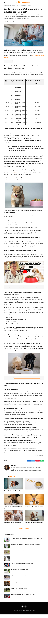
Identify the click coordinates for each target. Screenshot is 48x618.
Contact (34, 610)
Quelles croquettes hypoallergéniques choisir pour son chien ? (33, 491)
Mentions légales (29, 610)
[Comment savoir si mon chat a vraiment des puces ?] (7, 558)
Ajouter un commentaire (24, 528)
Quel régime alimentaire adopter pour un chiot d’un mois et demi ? (34, 523)
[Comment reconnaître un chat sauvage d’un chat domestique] (7, 552)
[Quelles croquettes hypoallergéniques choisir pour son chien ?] (34, 483)
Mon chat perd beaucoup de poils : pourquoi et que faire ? (23, 594)
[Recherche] (43, 2)
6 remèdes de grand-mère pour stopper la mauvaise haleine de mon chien (26, 538)
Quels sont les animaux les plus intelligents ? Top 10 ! (22, 563)
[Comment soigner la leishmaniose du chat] (7, 583)
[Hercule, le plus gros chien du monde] (7, 590)
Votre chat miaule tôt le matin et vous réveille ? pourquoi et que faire (25, 544)
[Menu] (5, 2)
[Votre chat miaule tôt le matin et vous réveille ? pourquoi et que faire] (7, 546)
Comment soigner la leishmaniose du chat (20, 582)
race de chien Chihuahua (14, 172)
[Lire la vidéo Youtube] (25, 272)
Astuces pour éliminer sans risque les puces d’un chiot (27, 377)
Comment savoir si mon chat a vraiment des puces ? (22, 557)
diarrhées (24, 309)
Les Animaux (6, 5)
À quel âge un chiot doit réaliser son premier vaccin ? (27, 287)
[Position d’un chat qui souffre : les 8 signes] (7, 577)
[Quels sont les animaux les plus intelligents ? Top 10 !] (7, 565)
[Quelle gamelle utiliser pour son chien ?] (34, 499)
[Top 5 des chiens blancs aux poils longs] (7, 571)
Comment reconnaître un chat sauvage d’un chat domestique (24, 550)
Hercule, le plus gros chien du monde (19, 588)
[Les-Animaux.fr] (24, 2)
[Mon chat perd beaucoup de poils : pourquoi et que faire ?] (7, 596)
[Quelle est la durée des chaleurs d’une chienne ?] (13, 483)
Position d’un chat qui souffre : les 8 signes (20, 575)
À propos (23, 610)
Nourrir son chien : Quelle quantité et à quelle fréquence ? (13, 507)
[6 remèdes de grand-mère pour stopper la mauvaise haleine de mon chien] (7, 540)
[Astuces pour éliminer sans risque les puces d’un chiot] (13, 515)
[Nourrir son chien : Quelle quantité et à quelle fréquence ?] (13, 499)
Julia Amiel (13, 465)
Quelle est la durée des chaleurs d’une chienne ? (13, 491)
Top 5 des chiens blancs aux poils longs (19, 569)
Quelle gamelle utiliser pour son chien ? (34, 506)
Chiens (10, 5)
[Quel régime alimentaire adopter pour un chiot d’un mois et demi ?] (34, 515)
